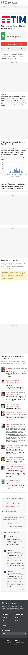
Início (2, 6)
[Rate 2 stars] (11, 523)
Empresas (8, 6)
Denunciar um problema (15, 44)
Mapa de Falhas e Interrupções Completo (15, 49)
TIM (13, 6)
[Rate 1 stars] (8, 523)
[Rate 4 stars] (16, 523)
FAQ (3, 620)
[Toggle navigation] (26, 2)
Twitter (16, 617)
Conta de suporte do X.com (12, 506)
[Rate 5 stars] (19, 523)
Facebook (17, 620)
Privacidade (5, 623)
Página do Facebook (10, 509)
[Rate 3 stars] (14, 523)
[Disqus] (14, 300)
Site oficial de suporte (10, 511)
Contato (4, 625)
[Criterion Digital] (14, 640)
